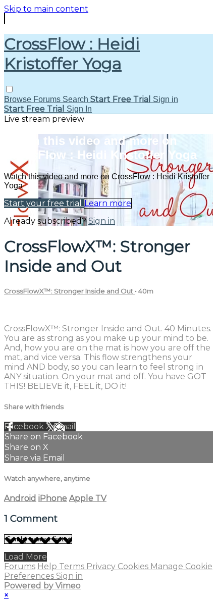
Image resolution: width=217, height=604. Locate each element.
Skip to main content (46, 9)
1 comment (26, 311)
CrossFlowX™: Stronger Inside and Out (69, 291)
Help (48, 566)
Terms (72, 566)
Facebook (25, 426)
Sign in (165, 99)
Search (76, 99)
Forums (48, 99)
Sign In (79, 109)
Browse (18, 99)
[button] (9, 89)
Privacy (102, 566)
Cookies (134, 566)
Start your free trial (44, 203)
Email (64, 426)
